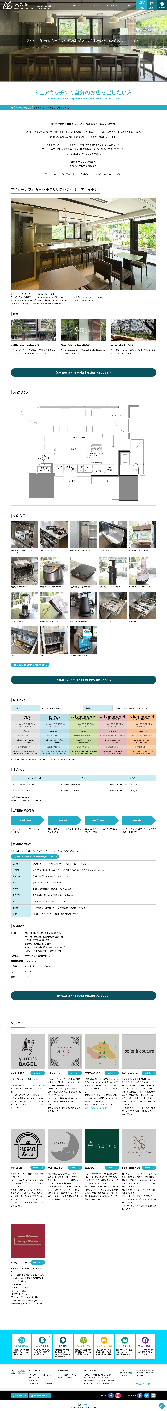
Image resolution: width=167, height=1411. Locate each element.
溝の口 (74, 1375)
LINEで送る (153, 1395)
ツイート (146, 1395)
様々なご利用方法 (111, 5)
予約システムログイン (41, 1395)
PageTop (162, 1406)
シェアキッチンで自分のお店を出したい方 (97, 1375)
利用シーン (47, 1375)
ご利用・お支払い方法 (37, 1381)
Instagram (118, 1395)
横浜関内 (71, 1378)
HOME (13, 107)
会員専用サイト (20, 1395)
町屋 (60, 1375)
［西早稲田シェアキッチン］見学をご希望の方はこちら (82, 372)
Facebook (111, 1395)
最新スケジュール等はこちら (96, 1107)
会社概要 (127, 5)
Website (36, 1073)
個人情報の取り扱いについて (146, 1370)
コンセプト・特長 (35, 1375)
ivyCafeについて (77, 5)
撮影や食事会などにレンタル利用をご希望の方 (99, 1381)
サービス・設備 (35, 1378)
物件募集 (162, 8)
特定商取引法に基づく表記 (145, 1373)
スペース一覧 (94, 5)
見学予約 (141, 7)
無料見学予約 (125, 1373)
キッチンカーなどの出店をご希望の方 (96, 1378)
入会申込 (152, 7)
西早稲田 (62, 1378)
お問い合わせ (143, 1384)
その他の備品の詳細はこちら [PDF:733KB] (29, 665)
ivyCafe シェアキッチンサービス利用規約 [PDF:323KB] (34, 856)
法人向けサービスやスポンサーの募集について (99, 1383)
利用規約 (140, 1375)
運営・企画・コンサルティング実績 (41, 1383)
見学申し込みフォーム (19, 828)
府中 (66, 1375)
